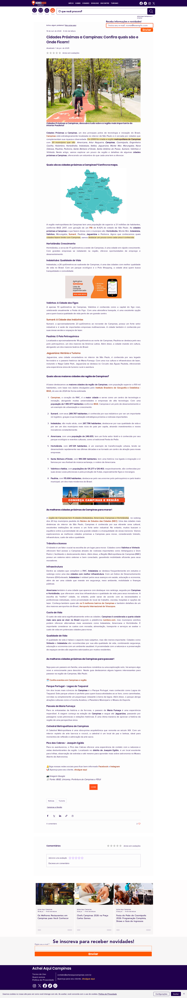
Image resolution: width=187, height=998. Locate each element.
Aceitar (176, 994)
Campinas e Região (54, 807)
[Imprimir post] (72, 816)
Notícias (51, 801)
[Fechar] (183, 994)
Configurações (161, 994)
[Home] (52, 10)
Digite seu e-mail (41, 944)
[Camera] (40, 10)
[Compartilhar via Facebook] (47, 816)
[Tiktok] (145, 3)
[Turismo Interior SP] (47, 10)
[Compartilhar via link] (66, 816)
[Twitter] (153, 3)
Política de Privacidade (107, 994)
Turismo (62, 801)
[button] (78, 3)
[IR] (151, 11)
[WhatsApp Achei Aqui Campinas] (55, 986)
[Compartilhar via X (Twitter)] (54, 816)
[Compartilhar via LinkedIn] (60, 816)
